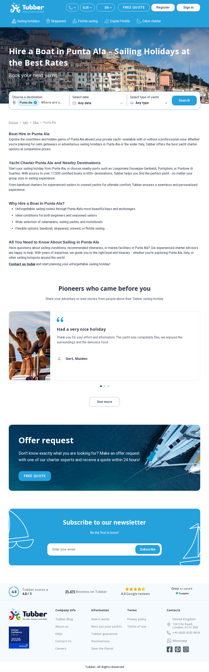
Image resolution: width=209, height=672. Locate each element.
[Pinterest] (178, 649)
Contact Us (63, 641)
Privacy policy (136, 619)
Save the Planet (102, 648)
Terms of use (136, 626)
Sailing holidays (28, 21)
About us (61, 626)
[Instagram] (186, 649)
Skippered (58, 21)
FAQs (58, 634)
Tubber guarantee (104, 634)
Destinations (100, 641)
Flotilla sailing (88, 21)
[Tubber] (27, 7)
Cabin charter (151, 21)
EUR (86, 7)
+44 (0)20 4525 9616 (186, 632)
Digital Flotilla (120, 21)
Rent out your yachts (106, 626)
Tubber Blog (64, 619)
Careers (60, 648)
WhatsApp (179, 640)
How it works (100, 619)
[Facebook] (169, 649)
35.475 (70, 591)
